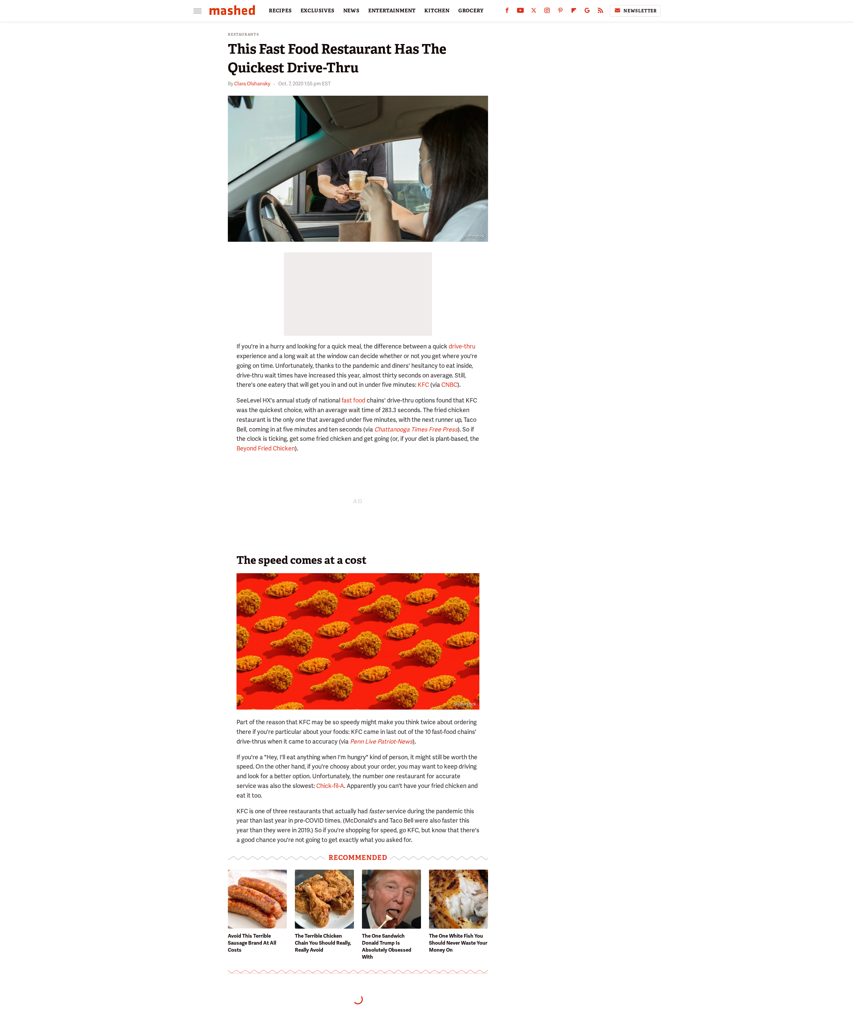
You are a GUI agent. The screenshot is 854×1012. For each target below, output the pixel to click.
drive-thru (462, 346)
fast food (353, 400)
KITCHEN (437, 10)
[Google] (587, 12)
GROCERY (471, 10)
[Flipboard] (574, 12)
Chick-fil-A (330, 786)
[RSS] (600, 12)
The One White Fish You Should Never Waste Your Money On (458, 943)
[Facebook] (507, 12)
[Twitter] (534, 12)
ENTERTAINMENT (392, 10)
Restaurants (243, 34)
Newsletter (640, 11)
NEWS (351, 10)
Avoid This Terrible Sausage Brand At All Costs (252, 943)
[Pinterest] (560, 12)
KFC (423, 384)
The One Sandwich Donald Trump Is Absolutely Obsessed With (386, 946)
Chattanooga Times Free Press (416, 429)
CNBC (449, 384)
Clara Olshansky (252, 83)
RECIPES (280, 10)
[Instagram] (547, 12)
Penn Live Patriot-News (381, 741)
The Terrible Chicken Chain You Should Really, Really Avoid (323, 943)
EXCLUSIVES (318, 10)
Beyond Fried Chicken (266, 448)
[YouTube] (520, 12)
